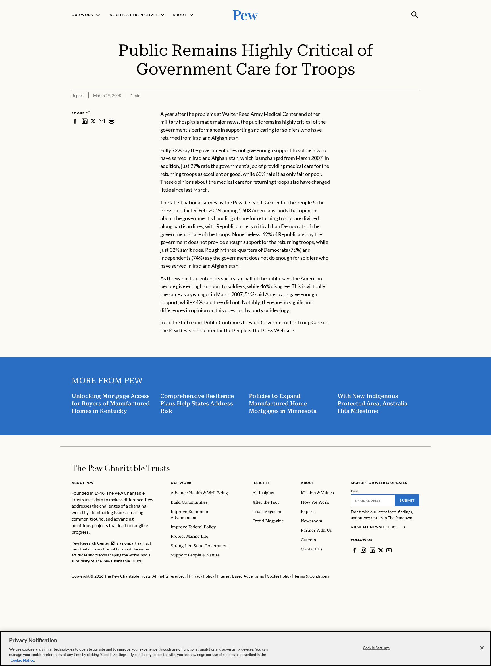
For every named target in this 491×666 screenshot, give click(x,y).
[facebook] (75, 121)
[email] (101, 121)
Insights (261, 483)
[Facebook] (354, 550)
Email (355, 491)
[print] (111, 121)
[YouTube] (389, 550)
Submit (407, 500)
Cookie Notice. (23, 660)
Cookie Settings (376, 648)
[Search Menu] (414, 14)
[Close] (482, 648)
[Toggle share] (416, 106)
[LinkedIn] (372, 550)
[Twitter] (380, 550)
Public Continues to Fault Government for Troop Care (263, 322)
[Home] (121, 468)
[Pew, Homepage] (245, 14)
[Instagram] (363, 550)
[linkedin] (84, 121)
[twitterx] (93, 121)
